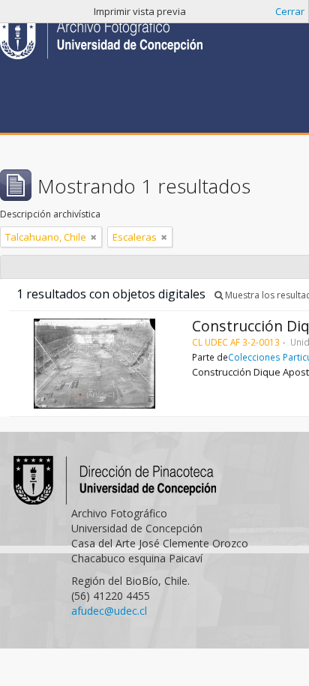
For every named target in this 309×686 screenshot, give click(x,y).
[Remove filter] (94, 236)
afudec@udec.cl (109, 611)
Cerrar (289, 11)
